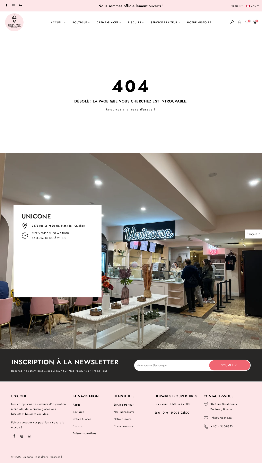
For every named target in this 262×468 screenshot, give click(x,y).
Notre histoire (123, 419)
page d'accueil (143, 109)
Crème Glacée (82, 419)
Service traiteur (124, 405)
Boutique (78, 412)
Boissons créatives (84, 433)
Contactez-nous (123, 426)
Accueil (77, 405)
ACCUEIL (57, 22)
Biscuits (77, 426)
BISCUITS (134, 22)
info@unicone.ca (221, 418)
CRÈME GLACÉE (108, 22)
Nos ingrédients (124, 412)
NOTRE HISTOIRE (199, 22)
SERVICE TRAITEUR (164, 22)
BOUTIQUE (79, 22)
